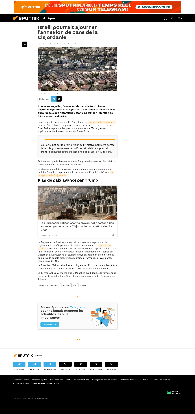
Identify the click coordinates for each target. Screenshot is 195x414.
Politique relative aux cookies (104, 380)
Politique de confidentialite (77, 380)
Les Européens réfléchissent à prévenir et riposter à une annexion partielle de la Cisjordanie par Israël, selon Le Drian (77, 226)
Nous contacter (56, 380)
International (43, 285)
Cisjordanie (65, 285)
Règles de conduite (162, 380)
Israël (75, 285)
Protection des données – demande (135, 380)
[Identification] (165, 18)
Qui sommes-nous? (21, 380)
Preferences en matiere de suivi (46, 383)
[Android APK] (173, 393)
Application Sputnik (21, 383)
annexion (83, 285)
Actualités (54, 285)
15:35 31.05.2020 (45, 43)
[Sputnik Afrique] (27, 21)
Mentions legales (39, 380)
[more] (113, 235)
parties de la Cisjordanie (102, 122)
